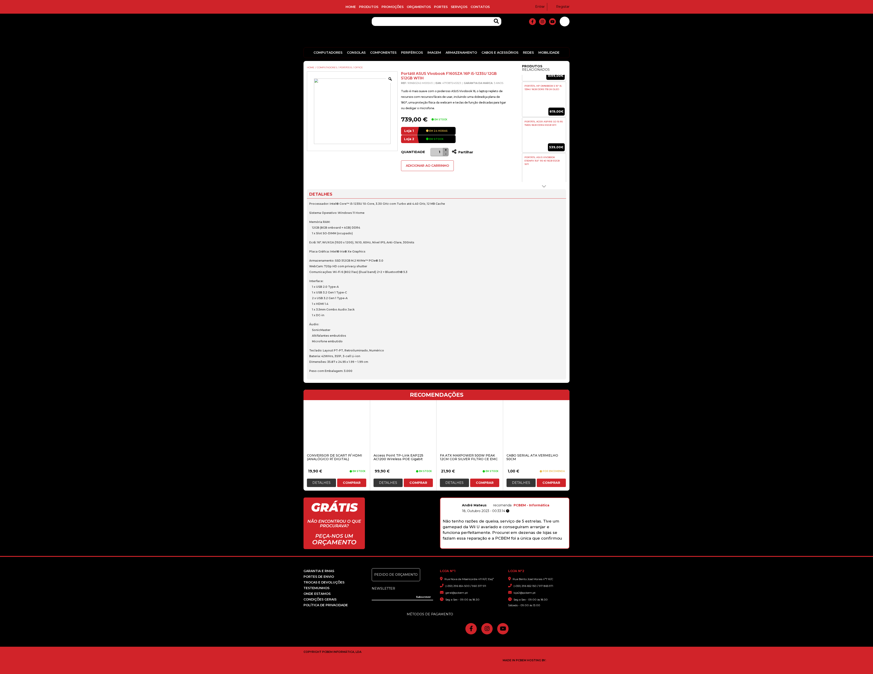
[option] (544, 99)
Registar (562, 7)
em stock (436, 139)
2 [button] (484, 546)
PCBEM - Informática (531, 505)
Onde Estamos (317, 594)
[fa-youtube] (552, 21)
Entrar (540, 7)
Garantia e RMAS (319, 571)
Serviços (459, 7)
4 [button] (496, 546)
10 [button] (532, 546)
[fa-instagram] (542, 21)
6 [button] (508, 546)
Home (351, 7)
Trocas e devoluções (324, 582)
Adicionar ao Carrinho (427, 166)
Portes (441, 7)
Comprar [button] (352, 483)
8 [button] (520, 546)
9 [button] (526, 546)
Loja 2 (409, 139)
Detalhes (321, 483)
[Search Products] (496, 21)
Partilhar (465, 152)
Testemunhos (316, 588)
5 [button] (502, 546)
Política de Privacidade (326, 605)
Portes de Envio (319, 577)
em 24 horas (438, 130)
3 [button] (490, 546)
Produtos (368, 7)
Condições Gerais (320, 599)
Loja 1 (409, 131)
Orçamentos (419, 7)
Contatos (480, 7)
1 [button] (478, 546)
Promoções (392, 7)
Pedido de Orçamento (396, 575)
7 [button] (514, 546)
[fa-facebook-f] (532, 21)
